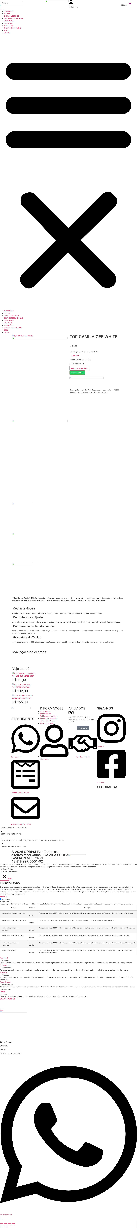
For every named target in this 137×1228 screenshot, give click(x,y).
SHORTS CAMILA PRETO (21, 698)
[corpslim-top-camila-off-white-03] (39, 421)
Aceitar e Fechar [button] (7, 869)
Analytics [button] (3, 972)
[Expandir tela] (5, 1224)
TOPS (6, 30)
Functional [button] (4, 958)
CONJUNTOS (9, 21)
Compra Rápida (77, 373)
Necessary (6, 899)
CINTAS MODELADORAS (13, 18)
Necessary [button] (4, 897)
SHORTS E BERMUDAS (12, 28)
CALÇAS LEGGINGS (11, 16)
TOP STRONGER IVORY (21, 687)
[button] (68, 172)
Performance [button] (5, 965)
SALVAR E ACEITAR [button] (7, 999)
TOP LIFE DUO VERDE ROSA (23, 676)
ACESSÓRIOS (9, 11)
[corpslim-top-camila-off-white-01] (22, 336)
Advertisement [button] (5, 982)
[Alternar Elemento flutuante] (1, 1218)
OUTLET (7, 33)
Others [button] (2, 992)
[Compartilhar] (9, 1224)
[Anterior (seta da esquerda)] (1, 1227)
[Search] (1, 7)
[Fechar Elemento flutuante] (1, 1010)
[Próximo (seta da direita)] (5, 1227)
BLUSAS (7, 14)
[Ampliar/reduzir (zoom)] (1, 1224)
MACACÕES (8, 26)
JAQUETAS (8, 23)
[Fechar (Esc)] (13, 1224)
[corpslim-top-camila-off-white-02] (39, 338)
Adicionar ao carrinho (79, 368)
